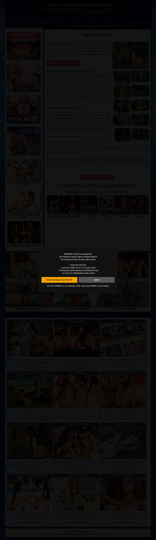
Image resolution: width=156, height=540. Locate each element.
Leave (96, 280)
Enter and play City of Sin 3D (59, 280)
